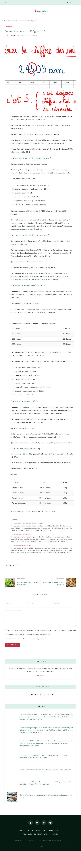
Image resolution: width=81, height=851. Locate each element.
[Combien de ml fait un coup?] (43, 537)
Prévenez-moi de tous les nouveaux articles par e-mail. (26, 639)
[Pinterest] (3, 134)
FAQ (44, 830)
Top (41, 846)
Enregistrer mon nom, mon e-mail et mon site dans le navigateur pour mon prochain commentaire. (41, 630)
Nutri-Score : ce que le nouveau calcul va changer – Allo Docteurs (45, 769)
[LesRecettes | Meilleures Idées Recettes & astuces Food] (40, 11)
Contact (54, 834)
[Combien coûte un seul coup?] (43, 548)
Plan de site (54, 830)
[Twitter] (37, 822)
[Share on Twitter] (3, 128)
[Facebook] (30, 822)
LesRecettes (23, 830)
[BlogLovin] (50, 822)
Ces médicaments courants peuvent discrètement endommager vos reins (46, 796)
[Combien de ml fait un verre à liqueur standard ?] (43, 526)
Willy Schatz (11, 35)
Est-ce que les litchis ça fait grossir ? (53, 583)
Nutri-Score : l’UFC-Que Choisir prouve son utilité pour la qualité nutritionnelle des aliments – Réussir (45, 783)
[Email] (3, 139)
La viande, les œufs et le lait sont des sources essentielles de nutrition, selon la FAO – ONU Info (43, 756)
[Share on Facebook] (3, 123)
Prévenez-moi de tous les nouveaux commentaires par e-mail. (29, 634)
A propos (40, 675)
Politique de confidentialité (35, 834)
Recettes (10, 27)
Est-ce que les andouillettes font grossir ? (27, 583)
